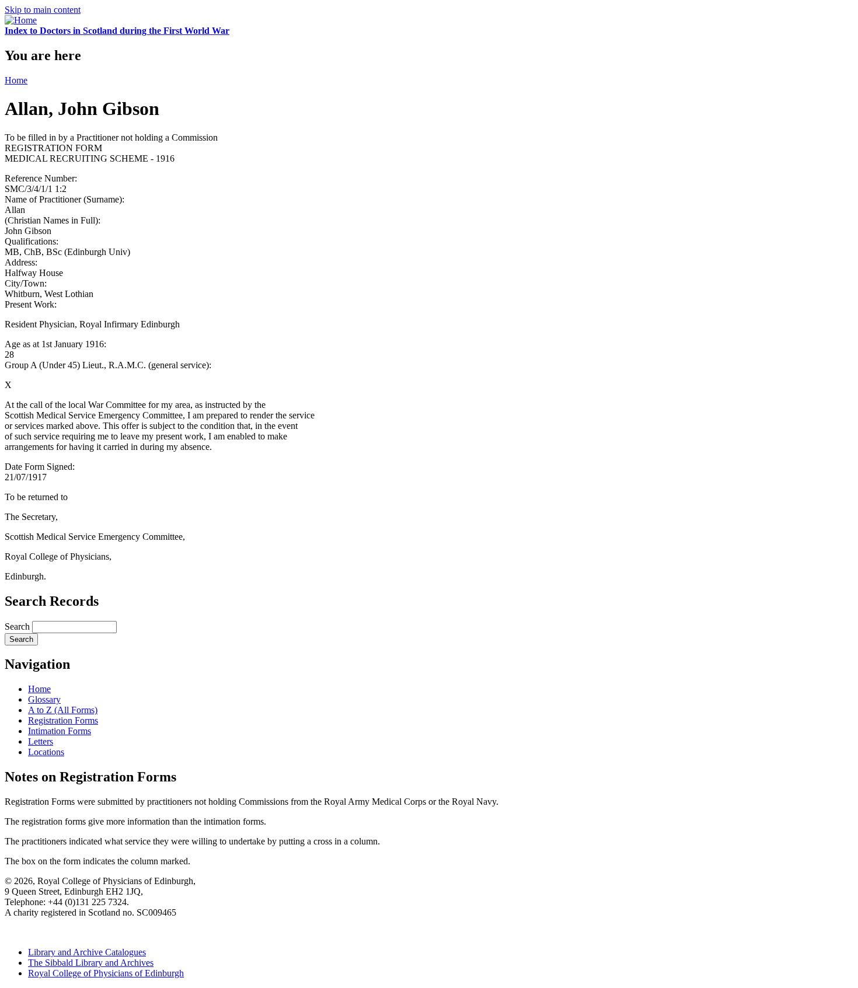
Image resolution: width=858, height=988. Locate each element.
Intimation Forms (59, 731)
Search (18, 626)
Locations (46, 752)
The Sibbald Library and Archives (91, 963)
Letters (40, 741)
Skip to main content (43, 10)
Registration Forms (63, 720)
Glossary (44, 699)
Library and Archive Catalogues (87, 952)
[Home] (21, 20)
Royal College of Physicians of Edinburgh (106, 973)
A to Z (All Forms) (62, 710)
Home (16, 80)
